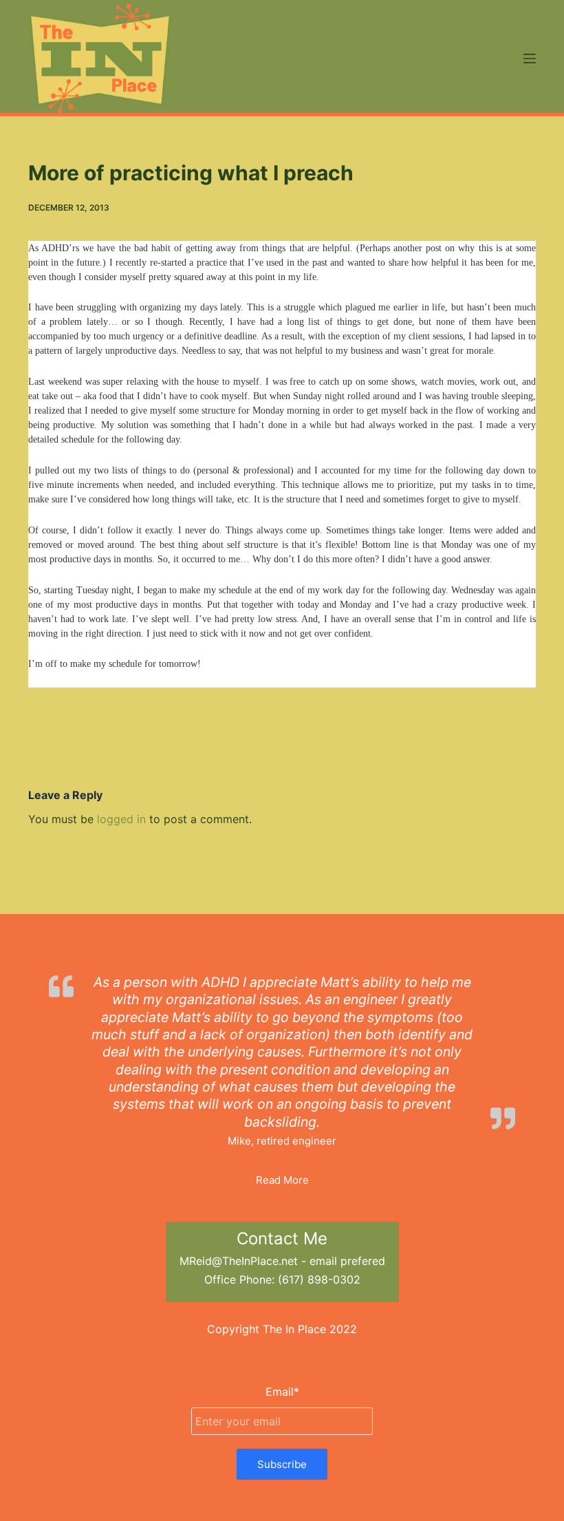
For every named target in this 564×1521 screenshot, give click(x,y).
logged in (121, 819)
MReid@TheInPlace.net (239, 1261)
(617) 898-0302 (319, 1279)
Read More (282, 1180)
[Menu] (529, 58)
